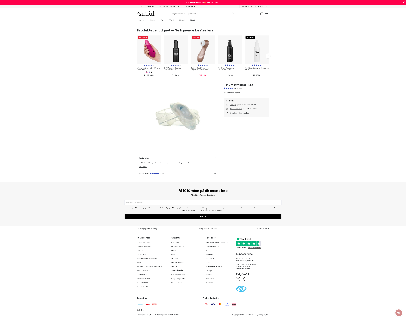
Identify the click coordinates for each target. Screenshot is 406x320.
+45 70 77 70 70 (262, 6)
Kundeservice (247, 6)
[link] (147, 72)
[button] (404, 2)
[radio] (145, 65)
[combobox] (201, 13)
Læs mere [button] (143, 167)
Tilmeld (203, 217)
